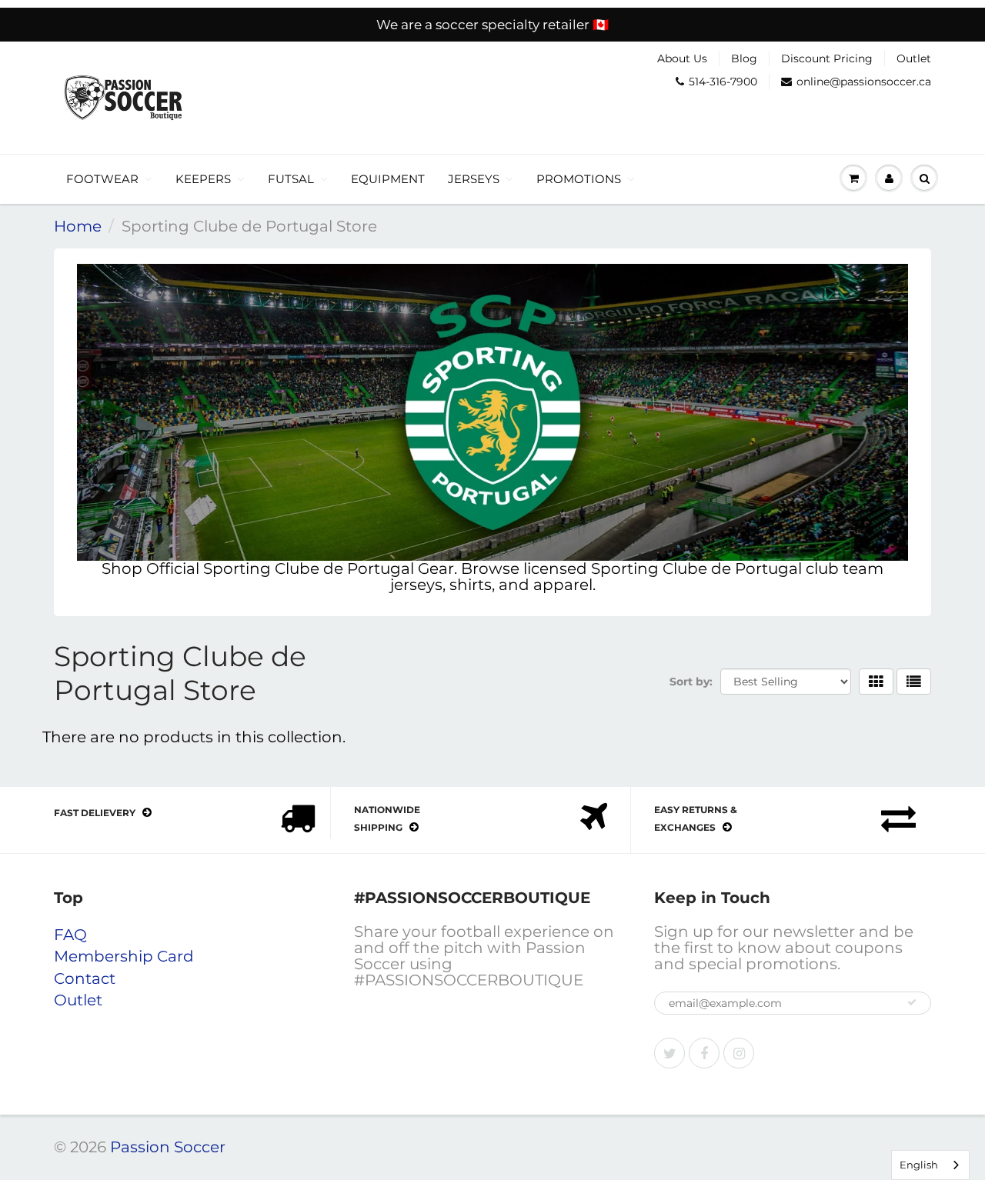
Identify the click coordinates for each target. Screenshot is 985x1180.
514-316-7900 (723, 81)
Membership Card (124, 956)
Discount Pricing (827, 58)
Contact (84, 978)
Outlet (914, 58)
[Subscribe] (912, 1002)
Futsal (291, 179)
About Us (682, 58)
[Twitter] (669, 1053)
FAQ (70, 934)
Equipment (388, 179)
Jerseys (473, 179)
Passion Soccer (167, 1147)
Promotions (578, 179)
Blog (744, 58)
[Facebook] (704, 1053)
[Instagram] (738, 1053)
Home (78, 226)
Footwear (102, 179)
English (919, 1164)
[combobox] (930, 1165)
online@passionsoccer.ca (863, 81)
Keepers (203, 179)
